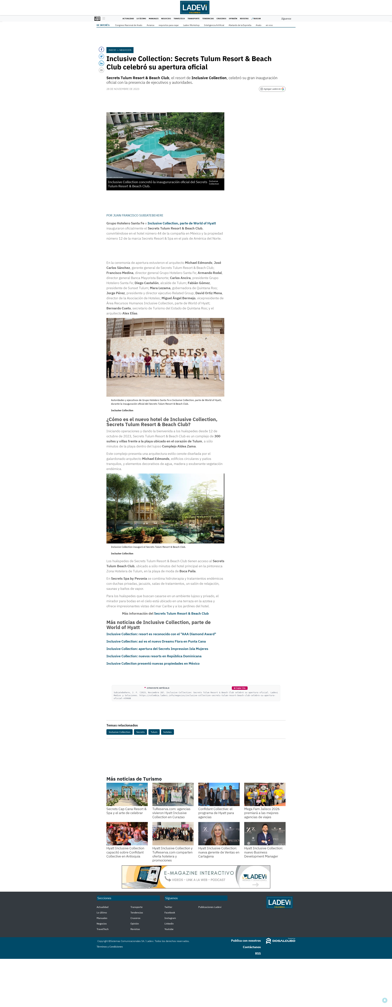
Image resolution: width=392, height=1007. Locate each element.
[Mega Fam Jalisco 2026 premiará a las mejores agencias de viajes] (265, 794)
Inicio (112, 50)
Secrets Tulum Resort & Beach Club (181, 613)
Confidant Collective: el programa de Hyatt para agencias (216, 813)
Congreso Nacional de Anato (128, 25)
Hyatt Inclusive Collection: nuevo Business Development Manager (263, 852)
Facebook (169, 912)
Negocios (166, 18)
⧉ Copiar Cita (239, 688)
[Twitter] (101, 56)
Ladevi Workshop (191, 25)
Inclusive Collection (119, 732)
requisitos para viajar (169, 25)
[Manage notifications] (384, 1000)
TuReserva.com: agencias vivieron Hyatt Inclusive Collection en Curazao (171, 813)
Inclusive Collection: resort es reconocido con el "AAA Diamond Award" (161, 634)
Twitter (168, 907)
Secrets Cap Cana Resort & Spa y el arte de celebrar (126, 811)
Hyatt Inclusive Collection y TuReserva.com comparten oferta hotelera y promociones (172, 854)
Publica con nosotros (246, 940)
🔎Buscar (256, 18)
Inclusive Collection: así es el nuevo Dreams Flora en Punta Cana (156, 641)
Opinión (233, 18)
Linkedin (169, 923)
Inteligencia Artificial (214, 25)
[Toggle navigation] (103, 18)
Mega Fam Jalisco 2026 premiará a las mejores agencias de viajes (262, 813)
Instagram (170, 918)
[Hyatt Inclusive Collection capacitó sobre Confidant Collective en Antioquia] (127, 833)
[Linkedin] (101, 63)
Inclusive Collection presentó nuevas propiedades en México (153, 663)
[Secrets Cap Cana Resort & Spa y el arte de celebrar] (127, 794)
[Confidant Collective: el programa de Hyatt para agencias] (219, 794)
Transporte (194, 18)
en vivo (269, 25)
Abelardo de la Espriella (240, 25)
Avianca (150, 25)
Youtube (168, 929)
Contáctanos (252, 947)
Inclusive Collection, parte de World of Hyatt (182, 223)
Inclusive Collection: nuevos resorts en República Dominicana (154, 656)
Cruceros (221, 18)
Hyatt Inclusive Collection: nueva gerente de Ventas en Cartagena (218, 852)
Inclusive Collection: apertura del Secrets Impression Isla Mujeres (157, 648)
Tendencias (208, 18)
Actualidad (128, 18)
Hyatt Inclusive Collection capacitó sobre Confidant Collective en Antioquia (125, 852)
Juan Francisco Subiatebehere (138, 215)
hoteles (167, 732)
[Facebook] (101, 49)
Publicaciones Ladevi (209, 907)
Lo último (141, 18)
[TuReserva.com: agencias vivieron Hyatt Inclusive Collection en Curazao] (173, 794)
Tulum (154, 732)
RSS (258, 953)
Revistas (244, 18)
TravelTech (179, 18)
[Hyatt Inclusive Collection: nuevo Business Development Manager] (265, 833)
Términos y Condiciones (110, 946)
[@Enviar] (101, 70)
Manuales (153, 18)
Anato (258, 25)
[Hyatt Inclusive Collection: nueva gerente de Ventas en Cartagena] (219, 833)
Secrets (140, 732)
